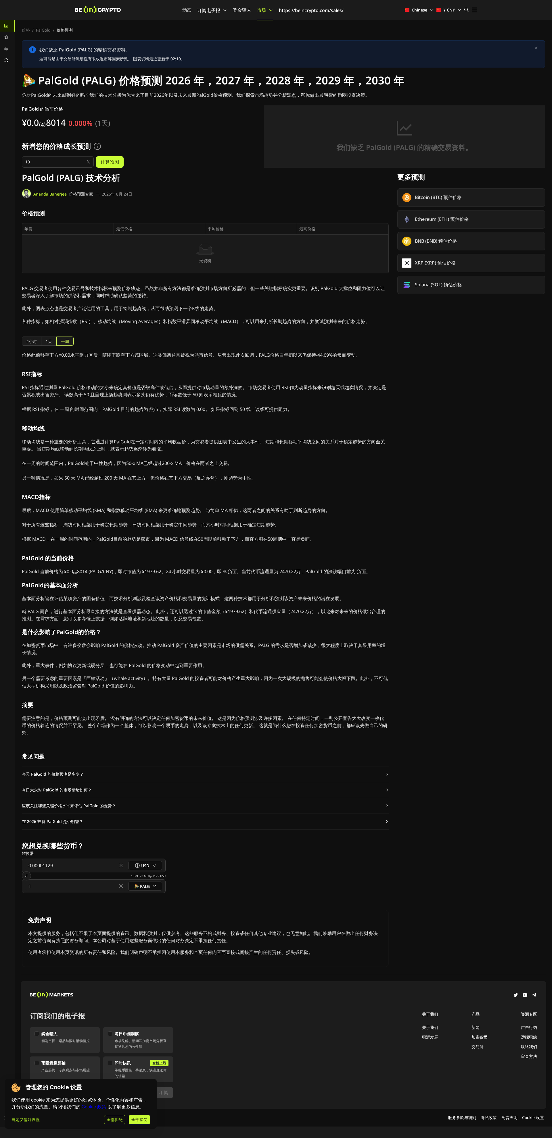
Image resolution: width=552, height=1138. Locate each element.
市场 (261, 10)
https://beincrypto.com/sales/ (311, 10)
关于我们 (430, 1027)
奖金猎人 (242, 10)
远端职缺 (529, 1037)
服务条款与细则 (462, 1117)
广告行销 (529, 1027)
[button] (205, 774)
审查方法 (529, 1056)
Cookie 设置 (533, 1117)
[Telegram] (534, 995)
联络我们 (529, 1046)
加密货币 (479, 1037)
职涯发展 (430, 1037)
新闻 (475, 1027)
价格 (26, 30)
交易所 (477, 1046)
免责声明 (509, 1117)
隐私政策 (489, 1117)
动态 (186, 10)
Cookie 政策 (94, 1107)
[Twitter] (516, 995)
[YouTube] (525, 995)
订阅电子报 (208, 10)
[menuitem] (7, 26)
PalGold (43, 30)
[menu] (7, 43)
